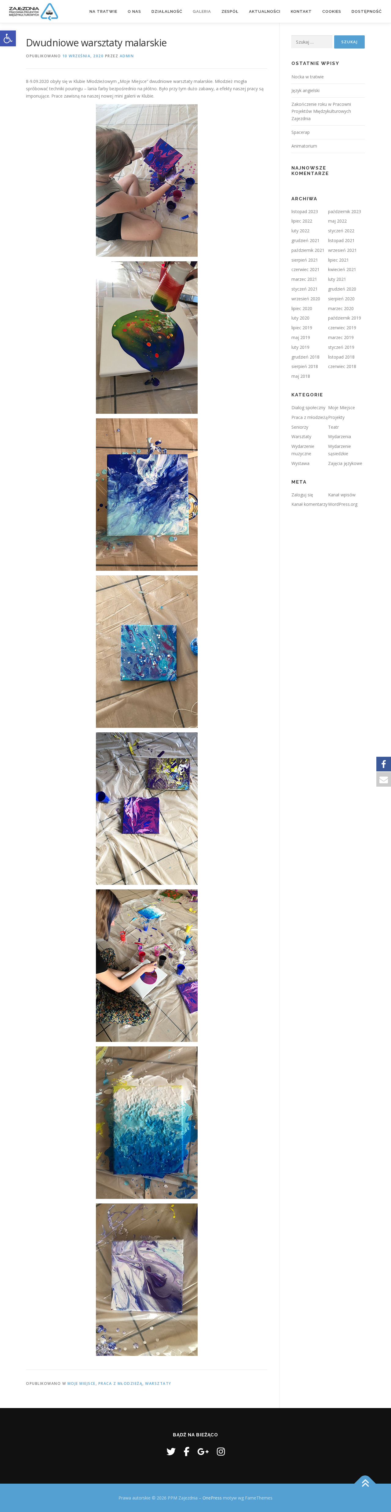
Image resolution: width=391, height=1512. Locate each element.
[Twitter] (171, 1451)
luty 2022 (300, 231)
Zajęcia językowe (345, 463)
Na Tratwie (103, 11)
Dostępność (367, 11)
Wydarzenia (339, 436)
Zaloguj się (302, 495)
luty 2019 (300, 347)
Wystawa (300, 463)
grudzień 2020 (342, 289)
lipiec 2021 (338, 260)
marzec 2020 (341, 308)
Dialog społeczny (308, 407)
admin (127, 56)
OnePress (212, 1498)
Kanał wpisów (342, 495)
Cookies (331, 11)
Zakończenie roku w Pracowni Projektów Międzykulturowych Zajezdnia (321, 111)
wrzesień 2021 (342, 250)
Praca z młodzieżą (120, 1383)
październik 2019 (344, 318)
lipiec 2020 (301, 308)
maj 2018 (300, 376)
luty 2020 (300, 318)
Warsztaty (158, 1383)
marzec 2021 (304, 279)
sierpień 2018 (304, 366)
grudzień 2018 (305, 357)
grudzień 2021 (305, 240)
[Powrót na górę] (365, 1483)
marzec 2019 (341, 337)
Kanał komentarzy (309, 504)
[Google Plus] (203, 1451)
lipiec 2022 (301, 221)
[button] (8, 38)
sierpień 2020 (341, 299)
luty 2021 (337, 279)
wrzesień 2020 (305, 299)
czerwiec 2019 (342, 328)
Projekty (336, 417)
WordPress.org (342, 504)
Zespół (230, 11)
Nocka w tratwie (307, 77)
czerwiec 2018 (342, 366)
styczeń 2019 (341, 347)
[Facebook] (186, 1451)
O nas (134, 11)
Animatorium (304, 146)
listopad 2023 (304, 211)
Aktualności (264, 11)
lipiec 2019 (301, 328)
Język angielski (305, 90)
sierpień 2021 (304, 260)
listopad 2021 (341, 240)
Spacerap (300, 132)
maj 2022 (337, 221)
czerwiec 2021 (305, 269)
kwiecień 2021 (342, 269)
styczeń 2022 (341, 231)
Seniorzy (299, 427)
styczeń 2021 (304, 289)
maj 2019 (300, 337)
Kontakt (301, 11)
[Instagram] (221, 1451)
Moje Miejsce (82, 1383)
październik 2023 (344, 211)
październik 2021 (307, 250)
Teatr (333, 427)
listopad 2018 (341, 357)
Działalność (167, 11)
